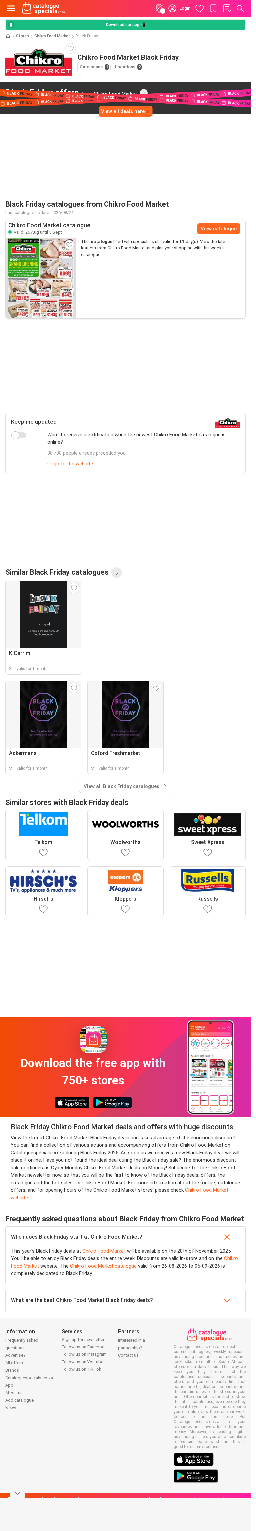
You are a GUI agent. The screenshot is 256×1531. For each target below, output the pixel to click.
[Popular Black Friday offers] (116, 572)
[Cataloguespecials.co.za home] (43, 8)
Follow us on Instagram (84, 1354)
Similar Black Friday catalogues (57, 572)
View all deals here (123, 111)
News (10, 1407)
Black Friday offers (71, 93)
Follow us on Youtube (82, 1361)
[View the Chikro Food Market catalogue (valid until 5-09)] (41, 278)
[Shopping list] (227, 8)
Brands (12, 1370)
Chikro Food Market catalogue (103, 1266)
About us (14, 1392)
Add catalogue (19, 1400)
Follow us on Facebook (84, 1346)
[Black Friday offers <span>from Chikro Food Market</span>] (144, 93)
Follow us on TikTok (81, 1369)
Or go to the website (70, 464)
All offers (14, 1362)
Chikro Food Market (52, 36)
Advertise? (15, 1355)
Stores (22, 36)
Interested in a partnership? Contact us (131, 1348)
